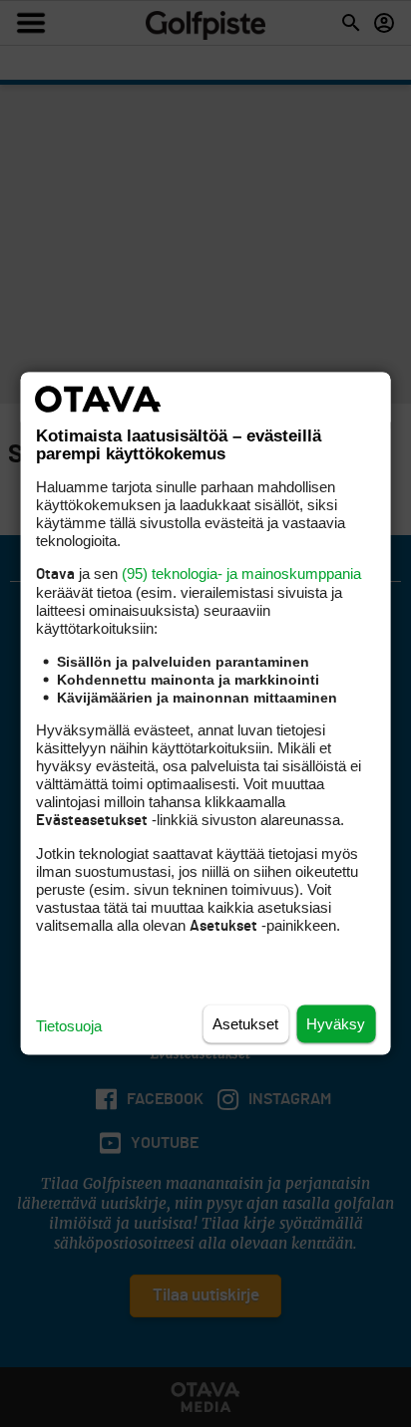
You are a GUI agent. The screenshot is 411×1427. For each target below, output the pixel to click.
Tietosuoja (69, 1025)
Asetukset (245, 1023)
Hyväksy (335, 1023)
